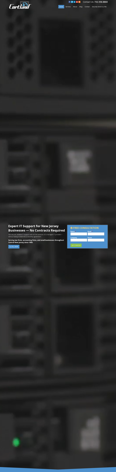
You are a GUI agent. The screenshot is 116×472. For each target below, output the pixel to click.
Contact (87, 7)
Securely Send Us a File (99, 7)
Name (73, 231)
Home (61, 7)
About (75, 7)
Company (73, 238)
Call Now (14, 247)
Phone (90, 238)
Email (90, 231)
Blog (80, 7)
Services (68, 7)
